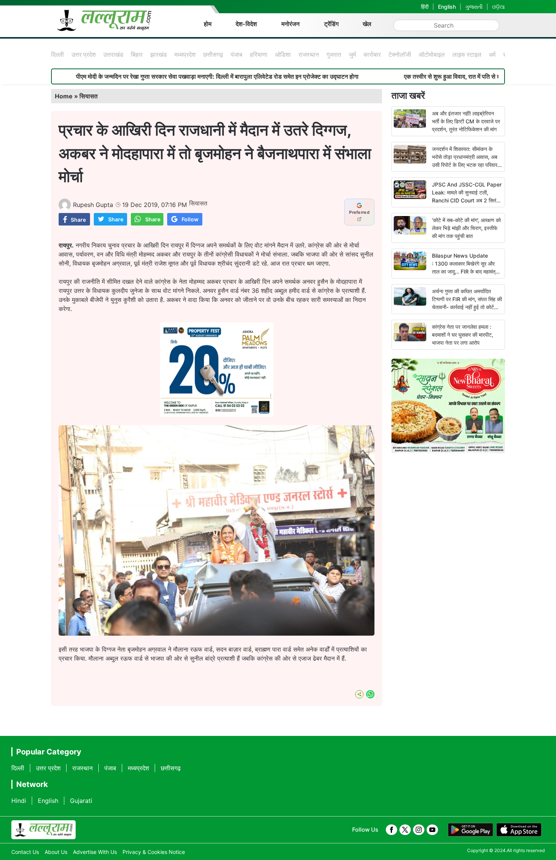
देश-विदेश (246, 24)
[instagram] (419, 830)
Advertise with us (95, 852)
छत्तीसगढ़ (213, 54)
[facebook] (391, 830)
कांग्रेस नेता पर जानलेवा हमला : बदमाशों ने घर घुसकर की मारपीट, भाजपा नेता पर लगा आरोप (462, 334)
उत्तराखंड (113, 54)
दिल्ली (57, 54)
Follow (190, 219)
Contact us (25, 852)
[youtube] (432, 830)
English (447, 6)
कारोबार (372, 54)
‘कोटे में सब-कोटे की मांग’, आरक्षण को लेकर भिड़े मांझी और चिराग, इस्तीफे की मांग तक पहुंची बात (466, 228)
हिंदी (425, 6)
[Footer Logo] (43, 829)
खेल (367, 24)
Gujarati (81, 800)
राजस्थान (308, 54)
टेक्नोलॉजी (399, 54)
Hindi (18, 800)
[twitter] (405, 830)
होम (207, 24)
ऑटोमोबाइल (432, 54)
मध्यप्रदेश (185, 54)
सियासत (88, 96)
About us (56, 852)
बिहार (137, 54)
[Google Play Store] (470, 830)
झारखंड (158, 54)
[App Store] (519, 830)
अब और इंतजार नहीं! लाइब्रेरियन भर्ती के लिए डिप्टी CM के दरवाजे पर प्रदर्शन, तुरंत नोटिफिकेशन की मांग (466, 121)
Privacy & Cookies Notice (154, 852)
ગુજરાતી (474, 6)
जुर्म (352, 54)
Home (64, 96)
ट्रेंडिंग (331, 24)
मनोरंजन (290, 24)
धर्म (492, 54)
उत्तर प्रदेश (83, 54)
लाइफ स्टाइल (466, 54)
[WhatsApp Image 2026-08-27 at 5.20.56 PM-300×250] (216, 414)
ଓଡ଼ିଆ (498, 6)
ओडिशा (283, 54)
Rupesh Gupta (93, 204)
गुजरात (333, 54)
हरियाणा (258, 54)
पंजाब (236, 54)
